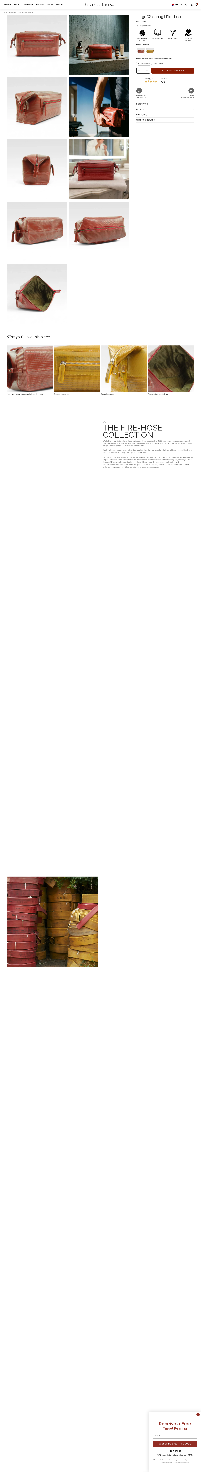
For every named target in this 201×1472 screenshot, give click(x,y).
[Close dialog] (198, 1414)
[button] (186, 5)
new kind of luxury (175, 450)
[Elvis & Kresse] (100, 4)
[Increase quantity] (148, 70)
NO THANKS (175, 1451)
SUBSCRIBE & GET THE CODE (175, 1444)
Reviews (164, 79)
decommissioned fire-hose (139, 441)
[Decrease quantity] (138, 70)
